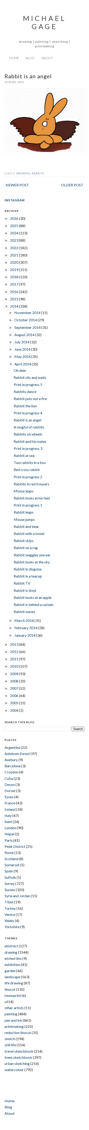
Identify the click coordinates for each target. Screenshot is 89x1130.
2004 (14, 710)
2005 (14, 703)
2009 (14, 673)
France (10, 803)
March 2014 (24, 620)
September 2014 (27, 327)
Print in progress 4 (28, 413)
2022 (14, 248)
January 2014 (25, 635)
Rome (9, 852)
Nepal (9, 834)
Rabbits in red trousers (31, 484)
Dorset (10, 790)
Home (14, 58)
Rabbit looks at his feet (32, 498)
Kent (8, 821)
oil (6, 1001)
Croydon (11, 772)
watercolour (14, 1069)
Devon (10, 784)
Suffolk (10, 877)
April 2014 (23, 364)
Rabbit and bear (26, 526)
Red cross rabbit (27, 469)
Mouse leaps (24, 491)
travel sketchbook (19, 1051)
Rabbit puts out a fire (30, 398)
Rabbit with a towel (29, 533)
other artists (14, 1008)
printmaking (14, 1026)
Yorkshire (12, 927)
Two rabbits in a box (30, 462)
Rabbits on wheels (28, 434)
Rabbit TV (22, 583)
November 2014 (27, 312)
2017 (14, 284)
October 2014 (26, 320)
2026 (14, 218)
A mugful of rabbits (29, 427)
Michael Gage (44, 22)
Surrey (10, 883)
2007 (14, 688)
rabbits (38, 173)
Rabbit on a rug (26, 547)
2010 (14, 666)
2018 (14, 277)
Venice (10, 914)
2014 (14, 306)
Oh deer (20, 370)
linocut (10, 989)
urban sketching (17, 1063)
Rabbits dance (25, 391)
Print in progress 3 (28, 448)
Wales (9, 920)
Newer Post (17, 185)
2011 (14, 659)
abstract (11, 946)
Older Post (72, 185)
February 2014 (26, 628)
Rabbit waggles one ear (32, 555)
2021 (14, 255)
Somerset (12, 865)
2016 (14, 291)
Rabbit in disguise (28, 569)
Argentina (12, 747)
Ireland (10, 809)
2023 (14, 240)
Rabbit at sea (24, 455)
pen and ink (13, 1020)
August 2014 (24, 334)
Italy (8, 815)
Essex (9, 797)
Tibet (9, 902)
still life (10, 1045)
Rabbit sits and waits (30, 377)
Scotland (11, 858)
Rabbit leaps (24, 512)
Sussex (10, 889)
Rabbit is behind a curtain (33, 604)
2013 (14, 644)
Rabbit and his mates (30, 441)
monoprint (13, 995)
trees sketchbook (18, 1057)
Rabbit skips (24, 540)
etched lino (13, 958)
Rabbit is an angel (27, 420)
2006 (14, 695)
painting (11, 1014)
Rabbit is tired (25, 590)
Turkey (10, 908)
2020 (14, 262)
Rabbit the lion (25, 406)
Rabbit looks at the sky (32, 562)
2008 (14, 681)
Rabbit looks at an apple (33, 597)
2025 (14, 225)
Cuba (9, 778)
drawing (23, 173)
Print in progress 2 (28, 477)
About (47, 58)
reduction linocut (18, 1032)
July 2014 (22, 342)
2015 (14, 299)
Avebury (11, 760)
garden (10, 970)
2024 (14, 233)
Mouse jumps (24, 519)
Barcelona (13, 766)
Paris (9, 840)
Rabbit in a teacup (28, 576)
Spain (9, 871)
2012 (14, 651)
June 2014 (22, 349)
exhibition (12, 964)
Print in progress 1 (28, 505)
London (10, 828)
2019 (14, 269)
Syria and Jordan (17, 896)
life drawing (14, 983)
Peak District (15, 846)
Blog (30, 58)
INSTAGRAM (15, 200)
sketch (10, 1038)
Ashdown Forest (17, 753)
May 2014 (22, 356)
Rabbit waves (24, 611)
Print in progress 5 (28, 384)
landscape (12, 977)
